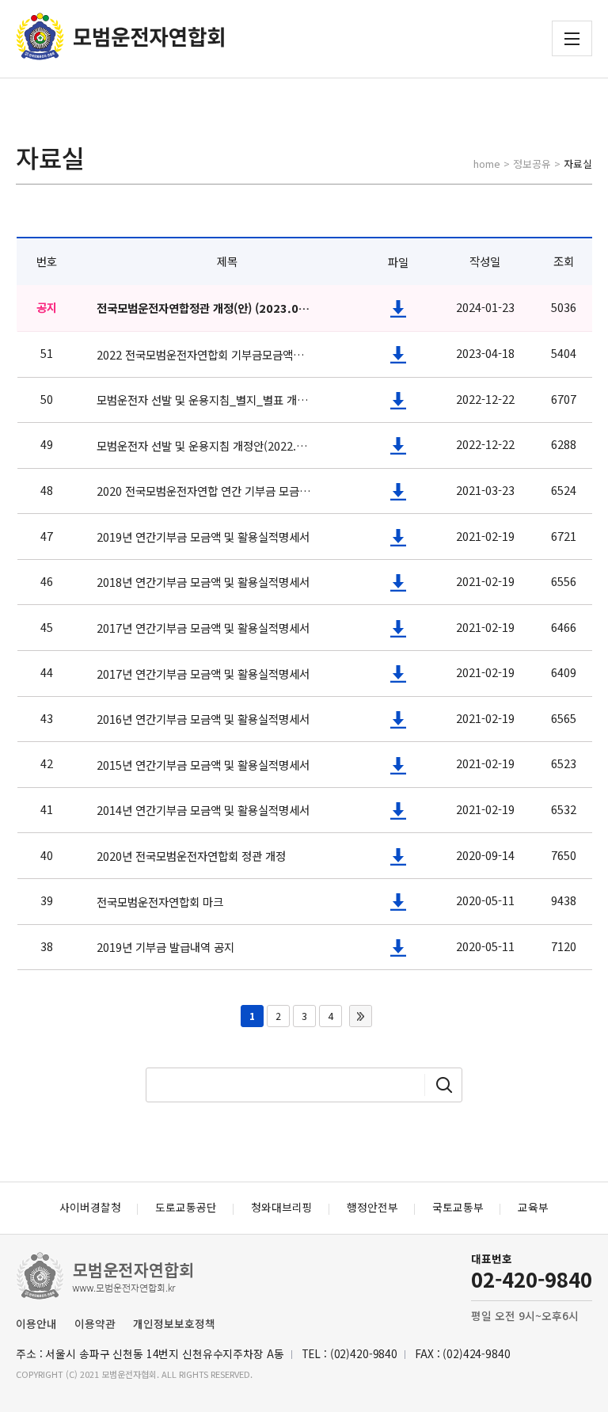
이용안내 (36, 1323)
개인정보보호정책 (174, 1323)
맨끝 (360, 1016)
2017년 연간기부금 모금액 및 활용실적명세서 (203, 627)
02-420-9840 (531, 1278)
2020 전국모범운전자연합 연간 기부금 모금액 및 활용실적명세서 (204, 490)
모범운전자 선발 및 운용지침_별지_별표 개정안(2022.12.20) (204, 399)
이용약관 (95, 1323)
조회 (563, 261)
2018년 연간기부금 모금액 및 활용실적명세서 (203, 581)
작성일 (484, 261)
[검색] (443, 1085)
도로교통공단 (186, 1207)
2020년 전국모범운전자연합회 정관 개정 (191, 855)
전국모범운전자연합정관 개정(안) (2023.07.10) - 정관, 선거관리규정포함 (204, 307)
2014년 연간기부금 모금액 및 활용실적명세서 (203, 809)
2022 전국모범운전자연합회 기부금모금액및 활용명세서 (204, 354)
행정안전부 (372, 1207)
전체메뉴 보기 (572, 38)
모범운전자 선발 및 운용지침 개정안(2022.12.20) (204, 445)
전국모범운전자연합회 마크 (160, 901)
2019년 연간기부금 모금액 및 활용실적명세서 (203, 536)
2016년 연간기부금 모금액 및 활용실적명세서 (203, 718)
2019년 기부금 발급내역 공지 (165, 946)
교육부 (533, 1207)
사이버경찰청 (90, 1207)
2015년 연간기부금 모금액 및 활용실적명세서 (203, 764)
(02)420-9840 (363, 1353)
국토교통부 (458, 1207)
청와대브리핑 (282, 1207)
